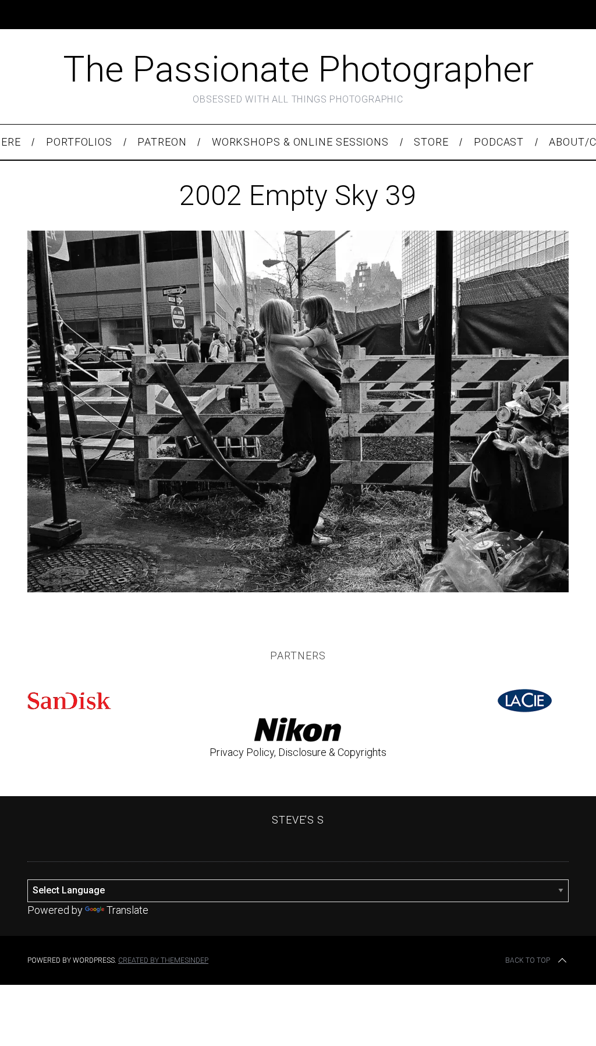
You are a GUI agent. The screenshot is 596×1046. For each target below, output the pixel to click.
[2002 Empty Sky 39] (298, 588)
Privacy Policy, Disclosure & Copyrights (298, 752)
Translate (127, 910)
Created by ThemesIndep (163, 960)
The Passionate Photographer (298, 69)
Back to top (527, 960)
